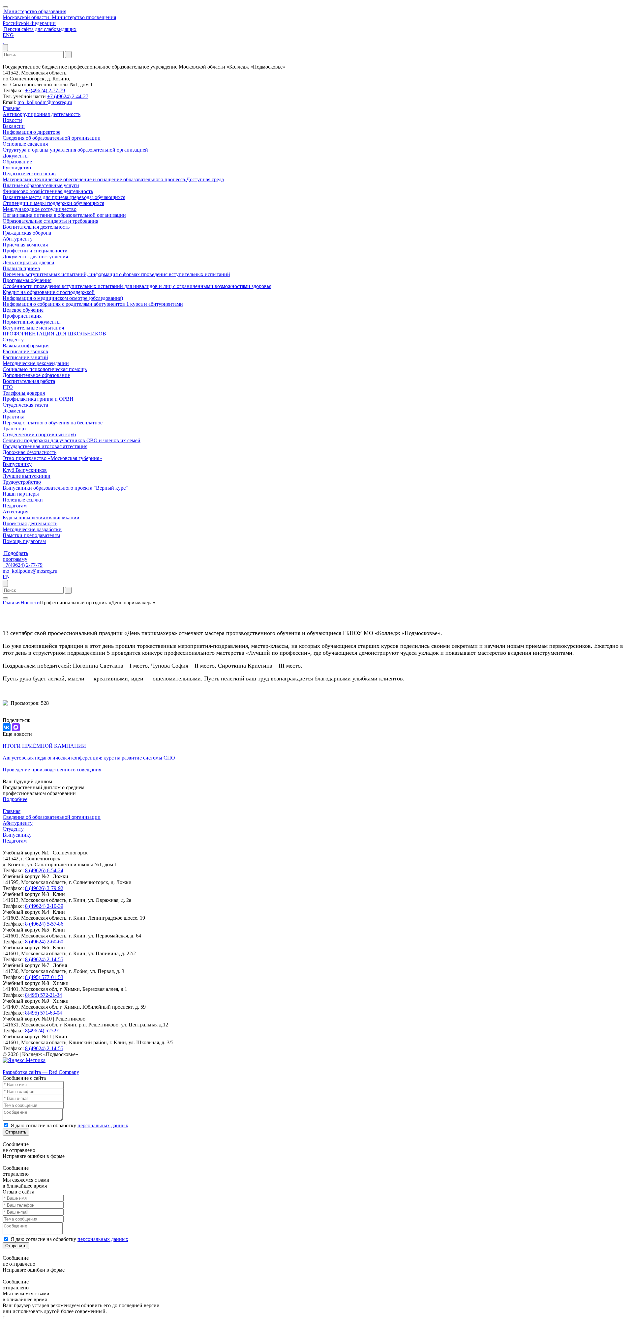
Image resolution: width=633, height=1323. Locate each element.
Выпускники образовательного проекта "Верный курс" (65, 488)
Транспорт (14, 428)
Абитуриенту (18, 239)
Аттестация (15, 511)
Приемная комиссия (25, 244)
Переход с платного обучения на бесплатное (53, 422)
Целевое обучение (23, 310)
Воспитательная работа (29, 381)
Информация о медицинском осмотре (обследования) (63, 298)
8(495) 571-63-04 (43, 1013)
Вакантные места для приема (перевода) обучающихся (64, 197)
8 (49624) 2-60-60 (44, 941)
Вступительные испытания (33, 328)
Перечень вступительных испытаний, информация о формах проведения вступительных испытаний (116, 274)
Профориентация (22, 316)
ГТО (8, 387)
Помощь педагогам (24, 541)
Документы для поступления (35, 256)
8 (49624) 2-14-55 (44, 959)
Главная (11, 108)
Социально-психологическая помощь (45, 369)
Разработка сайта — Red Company (41, 1072)
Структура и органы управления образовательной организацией (75, 150)
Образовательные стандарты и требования (50, 221)
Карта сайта (16, 1066)
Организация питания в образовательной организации (64, 215)
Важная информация (26, 345)
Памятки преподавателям (31, 535)
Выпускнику (17, 464)
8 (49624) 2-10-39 (44, 906)
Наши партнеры (21, 494)
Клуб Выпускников (25, 470)
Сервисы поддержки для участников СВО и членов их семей (71, 440)
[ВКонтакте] (7, 727)
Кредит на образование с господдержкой (49, 292)
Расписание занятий (25, 357)
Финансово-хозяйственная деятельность (48, 191)
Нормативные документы (32, 322)
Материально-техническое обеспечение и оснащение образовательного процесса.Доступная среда (113, 179)
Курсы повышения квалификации (41, 517)
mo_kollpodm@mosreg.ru (44, 102)
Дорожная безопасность (29, 452)
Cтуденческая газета (25, 405)
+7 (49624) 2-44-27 (67, 96)
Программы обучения (27, 280)
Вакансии (14, 126)
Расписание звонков (25, 351)
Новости (12, 120)
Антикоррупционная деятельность (41, 114)
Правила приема (21, 268)
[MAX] (16, 727)
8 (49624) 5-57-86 (44, 924)
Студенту (13, 339)
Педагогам (15, 505)
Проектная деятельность (30, 523)
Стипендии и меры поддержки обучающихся (53, 203)
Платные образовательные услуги (41, 185)
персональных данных (102, 1125)
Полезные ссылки (23, 500)
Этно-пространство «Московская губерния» (52, 458)
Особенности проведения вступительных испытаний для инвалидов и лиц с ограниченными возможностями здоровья (137, 286)
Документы (16, 155)
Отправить (15, 1132)
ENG (8, 35)
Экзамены (14, 411)
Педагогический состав (29, 173)
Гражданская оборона (27, 233)
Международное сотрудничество (39, 209)
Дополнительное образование (36, 375)
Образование (17, 161)
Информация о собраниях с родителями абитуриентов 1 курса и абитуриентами (93, 304)
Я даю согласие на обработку (69, 1125)
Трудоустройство (22, 482)
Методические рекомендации (36, 363)
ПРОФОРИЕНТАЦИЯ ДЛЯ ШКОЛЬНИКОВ (54, 333)
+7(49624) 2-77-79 (45, 90)
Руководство (17, 167)
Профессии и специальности (35, 250)
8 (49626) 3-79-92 (44, 888)
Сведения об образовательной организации (52, 138)
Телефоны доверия (24, 393)
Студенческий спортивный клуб (39, 434)
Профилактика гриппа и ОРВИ (38, 399)
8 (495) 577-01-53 (44, 977)
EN (6, 577)
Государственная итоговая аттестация (45, 446)
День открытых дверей (28, 262)
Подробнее (15, 799)
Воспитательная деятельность (36, 227)
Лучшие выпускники (26, 476)
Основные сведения (25, 144)
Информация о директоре (31, 132)
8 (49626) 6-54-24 (44, 870)
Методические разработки (32, 529)
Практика (13, 416)
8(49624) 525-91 (42, 1030)
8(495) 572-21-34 (43, 995)
